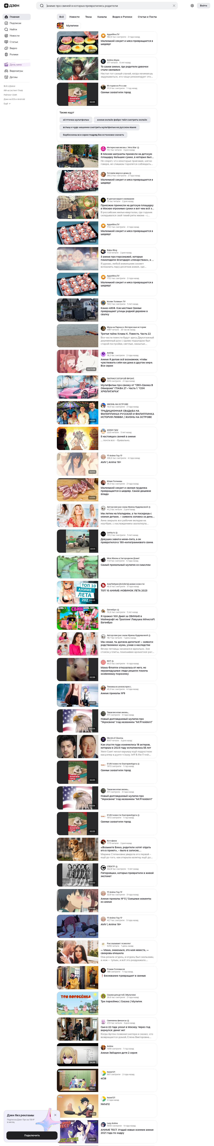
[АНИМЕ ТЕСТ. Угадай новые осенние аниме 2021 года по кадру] (77, 1131)
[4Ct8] (77, 1080)
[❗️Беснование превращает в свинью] (77, 977)
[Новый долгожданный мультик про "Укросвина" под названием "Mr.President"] (77, 721)
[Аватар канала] (103, 35)
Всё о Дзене (9, 86)
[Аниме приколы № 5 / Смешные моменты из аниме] (77, 900)
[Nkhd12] (77, 1106)
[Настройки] (192, 5)
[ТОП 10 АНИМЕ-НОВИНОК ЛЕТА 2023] (77, 592)
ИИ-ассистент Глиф (13, 90)
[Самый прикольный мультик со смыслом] (77, 567)
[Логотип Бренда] (6, 5)
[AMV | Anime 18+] (77, 464)
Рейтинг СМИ (10, 95)
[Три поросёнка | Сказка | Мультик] (77, 1003)
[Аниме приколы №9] (77, 695)
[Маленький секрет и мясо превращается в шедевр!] (77, 43)
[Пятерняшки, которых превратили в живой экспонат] (77, 875)
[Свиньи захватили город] (77, 94)
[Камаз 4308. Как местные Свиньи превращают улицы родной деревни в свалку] (77, 310)
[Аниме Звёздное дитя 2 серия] (77, 1054)
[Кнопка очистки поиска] (174, 5)
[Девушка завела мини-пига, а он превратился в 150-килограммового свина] (77, 541)
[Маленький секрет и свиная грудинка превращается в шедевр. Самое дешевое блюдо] (77, 490)
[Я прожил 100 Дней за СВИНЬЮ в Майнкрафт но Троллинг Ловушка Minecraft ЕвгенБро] (77, 618)
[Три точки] (154, 36)
